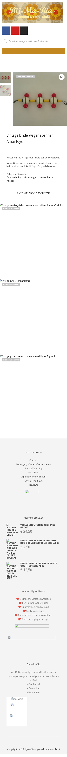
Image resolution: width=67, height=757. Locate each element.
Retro (50, 177)
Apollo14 (55, 749)
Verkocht (22, 174)
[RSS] (38, 741)
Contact (33, 460)
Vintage (10, 180)
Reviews (33, 484)
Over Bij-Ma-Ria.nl (33, 480)
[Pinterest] (33, 741)
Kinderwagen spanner (35, 177)
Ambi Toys (17, 177)
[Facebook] (6, 30)
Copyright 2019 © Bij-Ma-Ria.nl (21, 749)
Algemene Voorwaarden (33, 476)
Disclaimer (33, 472)
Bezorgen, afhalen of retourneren (33, 464)
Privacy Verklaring (33, 468)
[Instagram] (24, 30)
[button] (33, 51)
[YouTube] (43, 741)
